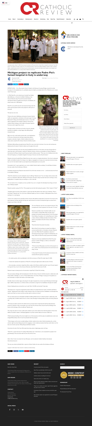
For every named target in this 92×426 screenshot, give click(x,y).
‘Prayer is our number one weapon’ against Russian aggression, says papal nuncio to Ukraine (75, 247)
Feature (48, 78)
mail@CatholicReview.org (12, 398)
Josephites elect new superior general (74, 164)
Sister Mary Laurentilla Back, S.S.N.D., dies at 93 (43, 370)
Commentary (20, 19)
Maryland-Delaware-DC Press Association (68, 388)
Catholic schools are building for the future (42, 375)
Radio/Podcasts (60, 19)
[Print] (8, 351)
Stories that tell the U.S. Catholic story (41, 378)
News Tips (53, 19)
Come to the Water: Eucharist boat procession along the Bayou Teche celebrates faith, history (73, 268)
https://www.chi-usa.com (12, 340)
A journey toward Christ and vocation (41, 367)
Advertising (42, 19)
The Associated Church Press (65, 391)
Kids (48, 19)
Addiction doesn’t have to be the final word (42, 372)
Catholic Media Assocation (65, 385)
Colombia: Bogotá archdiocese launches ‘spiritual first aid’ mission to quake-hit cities (74, 261)
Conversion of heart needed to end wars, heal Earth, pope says (75, 253)
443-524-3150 (10, 397)
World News (55, 78)
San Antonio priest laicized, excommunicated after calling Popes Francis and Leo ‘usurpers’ (73, 180)
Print (10, 351)
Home (9, 19)
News (14, 19)
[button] (83, 19)
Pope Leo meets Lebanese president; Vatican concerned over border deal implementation (74, 240)
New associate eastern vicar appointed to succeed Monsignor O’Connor (75, 213)
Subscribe (68, 19)
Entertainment (28, 19)
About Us (36, 19)
